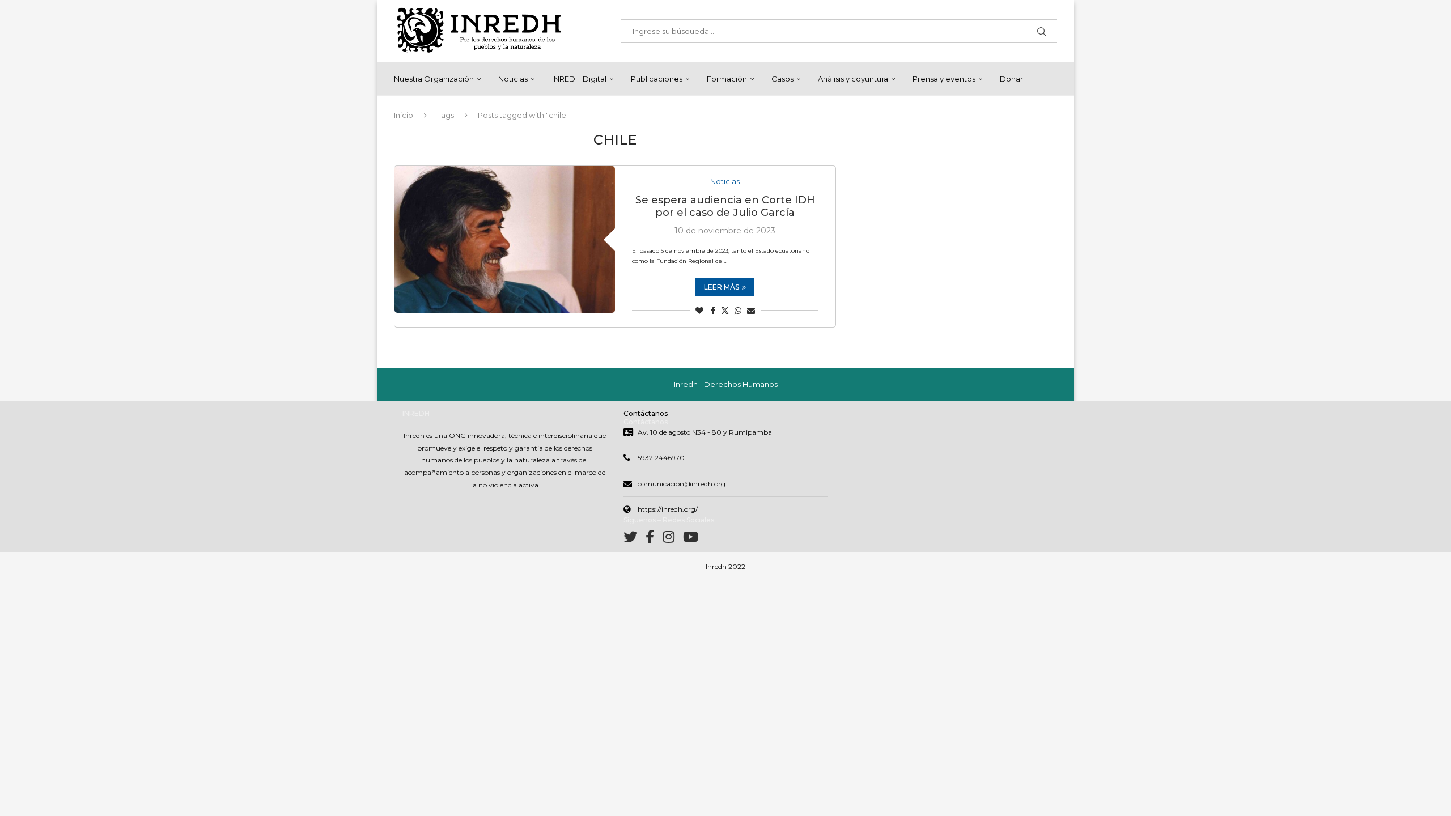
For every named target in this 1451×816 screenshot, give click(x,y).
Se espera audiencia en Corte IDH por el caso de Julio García (725, 206)
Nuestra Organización (434, 78)
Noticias (513, 78)
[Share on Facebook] (713, 310)
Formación (727, 78)
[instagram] (673, 539)
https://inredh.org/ (668, 509)
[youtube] (690, 539)
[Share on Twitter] (725, 310)
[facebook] (654, 539)
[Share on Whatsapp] (738, 310)
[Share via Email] (751, 310)
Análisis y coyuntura (853, 78)
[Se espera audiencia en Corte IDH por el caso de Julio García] (504, 239)
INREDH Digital (579, 78)
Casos (782, 78)
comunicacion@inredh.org (682, 483)
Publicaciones (656, 78)
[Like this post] (699, 310)
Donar (1011, 78)
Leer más (721, 287)
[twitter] (634, 539)
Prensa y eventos (944, 78)
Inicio (403, 115)
